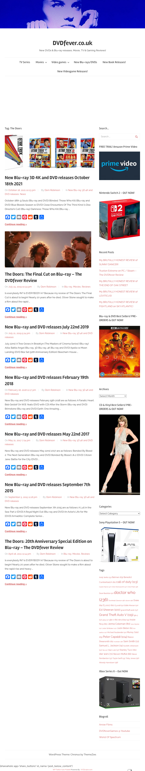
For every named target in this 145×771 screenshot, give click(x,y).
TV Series (24, 62)
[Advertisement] (72, 100)
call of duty (127, 582)
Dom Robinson (52, 190)
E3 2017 (108, 605)
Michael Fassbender (116, 632)
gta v (113, 620)
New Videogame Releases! (72, 71)
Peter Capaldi (115, 636)
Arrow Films (105, 724)
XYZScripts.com (86, 770)
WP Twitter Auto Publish (62, 770)
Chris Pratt (132, 587)
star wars (106, 654)
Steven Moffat (122, 654)
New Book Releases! (114, 62)
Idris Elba (123, 620)
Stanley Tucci (128, 650)
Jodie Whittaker (109, 628)
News (23, 194)
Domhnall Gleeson (117, 601)
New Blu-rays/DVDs (85, 62)
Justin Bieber (125, 628)
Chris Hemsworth (119, 587)
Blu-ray (68, 286)
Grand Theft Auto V (116, 615)
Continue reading (15, 224)
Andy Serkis (105, 577)
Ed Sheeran (109, 609)
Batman (117, 577)
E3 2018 (119, 605)
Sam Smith (131, 641)
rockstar (118, 641)
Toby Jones (132, 658)
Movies (40, 62)
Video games (59, 62)
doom (129, 600)
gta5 (106, 620)
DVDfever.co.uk (72, 43)
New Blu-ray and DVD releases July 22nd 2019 (47, 327)
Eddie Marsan (131, 605)
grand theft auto (129, 610)
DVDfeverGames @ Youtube (114, 731)
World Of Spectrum (110, 737)
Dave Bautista (106, 593)
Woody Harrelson (108, 662)
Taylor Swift (119, 658)
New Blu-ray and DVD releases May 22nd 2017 (47, 434)
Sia (105, 650)
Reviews (86, 286)
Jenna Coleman (119, 623)
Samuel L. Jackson (111, 645)
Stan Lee (113, 650)
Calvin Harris (105, 587)
